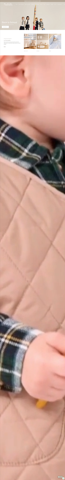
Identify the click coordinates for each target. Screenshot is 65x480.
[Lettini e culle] (30, 42)
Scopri (5, 46)
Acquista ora (5, 26)
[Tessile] (55, 42)
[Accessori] (42, 42)
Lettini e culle (26, 50)
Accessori (37, 50)
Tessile (50, 50)
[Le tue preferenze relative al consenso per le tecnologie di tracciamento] (63, 478)
